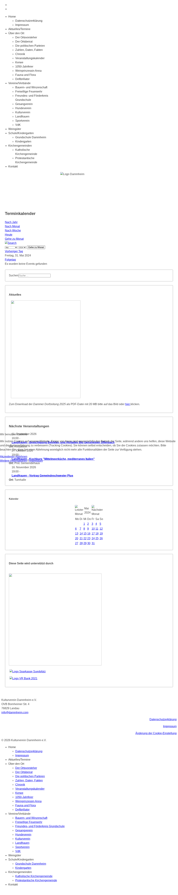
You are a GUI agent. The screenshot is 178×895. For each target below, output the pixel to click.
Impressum (36, 460)
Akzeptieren (7, 456)
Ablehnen (21, 456)
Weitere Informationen (13, 460)
